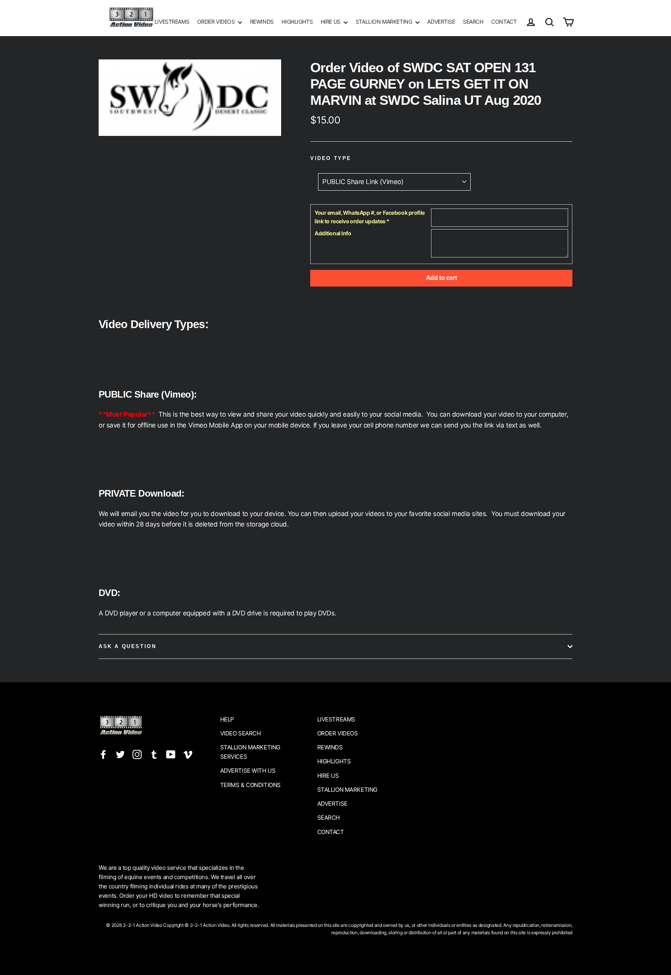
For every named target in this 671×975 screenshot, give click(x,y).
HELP (227, 719)
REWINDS (262, 21)
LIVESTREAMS (172, 21)
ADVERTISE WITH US (248, 770)
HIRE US (331, 21)
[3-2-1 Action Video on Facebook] (103, 754)
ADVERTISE (441, 21)
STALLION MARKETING (385, 21)
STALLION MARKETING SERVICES (250, 752)
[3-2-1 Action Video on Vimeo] (188, 754)
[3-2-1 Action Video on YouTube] (171, 754)
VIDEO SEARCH (240, 733)
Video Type (330, 158)
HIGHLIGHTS (297, 21)
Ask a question (127, 646)
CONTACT (503, 21)
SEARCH (473, 21)
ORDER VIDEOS (216, 21)
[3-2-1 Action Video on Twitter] (120, 754)
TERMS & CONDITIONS (250, 785)
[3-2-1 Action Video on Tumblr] (154, 754)
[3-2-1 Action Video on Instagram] (137, 754)
